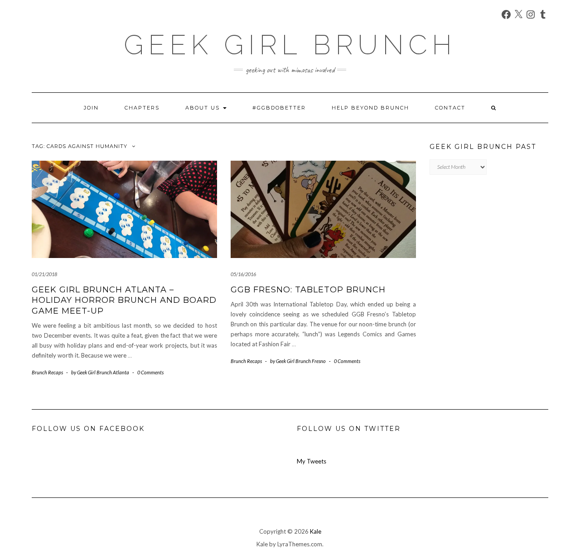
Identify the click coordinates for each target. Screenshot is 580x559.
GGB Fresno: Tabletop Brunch (308, 290)
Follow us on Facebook (88, 429)
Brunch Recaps (47, 372)
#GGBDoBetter (279, 108)
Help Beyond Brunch (370, 108)
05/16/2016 (243, 274)
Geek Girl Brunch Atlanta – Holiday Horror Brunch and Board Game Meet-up (124, 300)
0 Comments (150, 372)
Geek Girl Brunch (290, 45)
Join (91, 108)
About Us (203, 108)
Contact (450, 108)
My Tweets (311, 461)
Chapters (142, 108)
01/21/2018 (44, 274)
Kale (315, 531)
